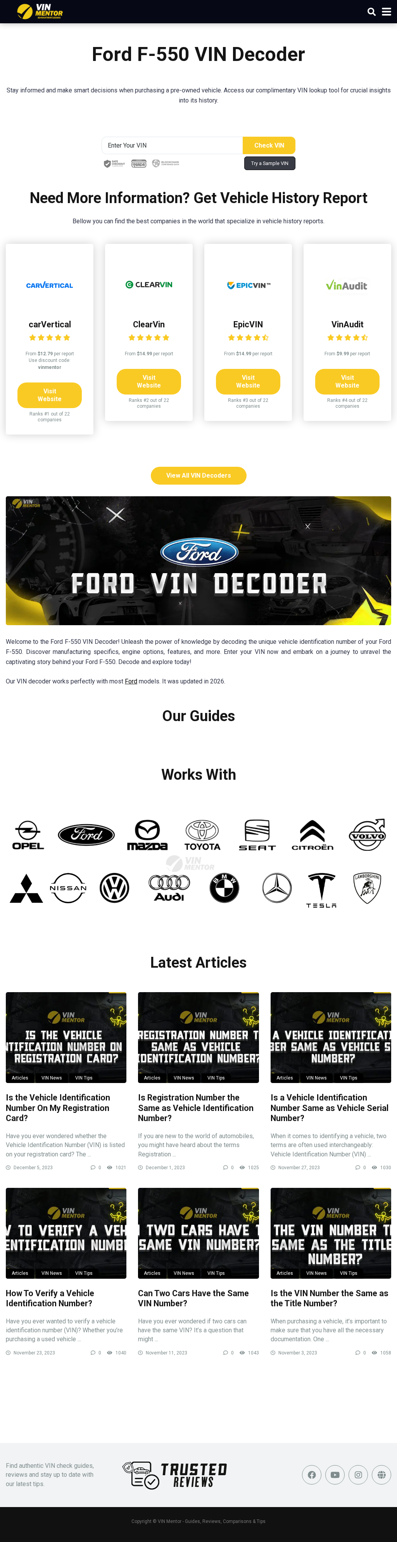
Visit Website (50, 395)
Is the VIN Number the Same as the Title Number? (329, 1298)
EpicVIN (248, 324)
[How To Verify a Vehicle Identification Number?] (66, 1233)
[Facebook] (311, 1475)
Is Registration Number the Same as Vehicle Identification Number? (196, 1108)
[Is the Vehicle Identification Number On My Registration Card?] (66, 1037)
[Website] (381, 1475)
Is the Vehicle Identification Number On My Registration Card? (58, 1108)
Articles (20, 1078)
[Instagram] (358, 1475)
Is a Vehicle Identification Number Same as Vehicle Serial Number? (329, 1108)
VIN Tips (84, 1078)
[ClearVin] (149, 305)
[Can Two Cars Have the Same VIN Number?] (198, 1233)
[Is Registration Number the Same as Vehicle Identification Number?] (198, 1037)
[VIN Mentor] (40, 10)
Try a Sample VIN (269, 163)
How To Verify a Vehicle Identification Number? (50, 1298)
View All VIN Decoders (198, 475)
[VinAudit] (347, 305)
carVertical (50, 324)
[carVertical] (49, 305)
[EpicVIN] (248, 305)
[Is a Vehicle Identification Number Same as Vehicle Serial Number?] (331, 1037)
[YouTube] (335, 1475)
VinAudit (347, 324)
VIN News (51, 1078)
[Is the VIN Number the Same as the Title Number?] (331, 1233)
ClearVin (149, 324)
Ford (131, 681)
